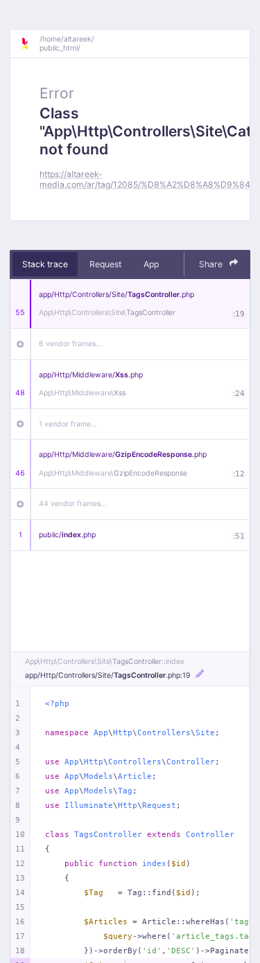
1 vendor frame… (68, 424)
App (151, 264)
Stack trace (45, 264)
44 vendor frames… (73, 503)
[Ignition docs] (30, 43)
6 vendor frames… (70, 343)
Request (105, 264)
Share (212, 264)
